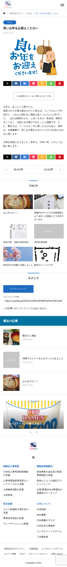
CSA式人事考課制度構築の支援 (15, 473)
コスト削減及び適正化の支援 (15, 511)
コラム (10, 22)
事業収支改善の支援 (13, 518)
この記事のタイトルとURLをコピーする (33, 96)
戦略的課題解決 (45, 466)
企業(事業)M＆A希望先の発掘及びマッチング (49, 491)
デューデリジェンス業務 (15, 523)
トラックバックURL (11, 297)
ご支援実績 (42, 536)
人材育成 (7, 495)
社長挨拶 (41, 509)
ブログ (22, 554)
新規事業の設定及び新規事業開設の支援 (49, 473)
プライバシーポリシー (38, 554)
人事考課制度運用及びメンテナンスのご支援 (15, 482)
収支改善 (7, 503)
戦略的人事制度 (11, 466)
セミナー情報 (10, 554)
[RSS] (33, 457)
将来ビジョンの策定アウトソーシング (49, 482)
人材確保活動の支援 (13, 489)
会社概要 (41, 514)
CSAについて (44, 503)
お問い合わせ (57, 554)
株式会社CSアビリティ (15, 549)
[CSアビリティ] (8, 5)
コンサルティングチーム (49, 531)
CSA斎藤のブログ (46, 520)
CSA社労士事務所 (46, 525)
